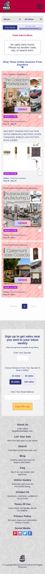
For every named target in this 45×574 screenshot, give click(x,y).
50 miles (15, 382)
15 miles (16, 376)
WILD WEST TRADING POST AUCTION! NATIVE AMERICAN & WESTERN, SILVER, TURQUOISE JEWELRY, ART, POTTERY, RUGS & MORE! (22, 135)
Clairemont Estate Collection (15, 245)
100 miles (29, 382)
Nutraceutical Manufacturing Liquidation (20, 188)
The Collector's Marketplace (15, 74)
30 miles (29, 376)
